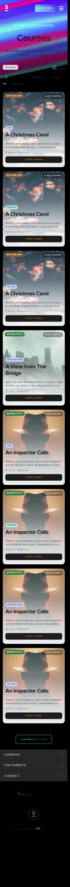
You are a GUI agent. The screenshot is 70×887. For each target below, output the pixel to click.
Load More (33, 739)
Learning (33, 755)
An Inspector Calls (27, 452)
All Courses (10, 67)
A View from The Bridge (25, 370)
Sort (5, 84)
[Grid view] (54, 67)
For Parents (33, 765)
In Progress (27, 67)
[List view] (61, 67)
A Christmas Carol (27, 135)
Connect (33, 776)
